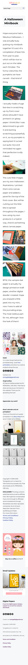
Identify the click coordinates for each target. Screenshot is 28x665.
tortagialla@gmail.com (11, 377)
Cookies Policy (8, 520)
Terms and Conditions (10, 515)
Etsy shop (17, 416)
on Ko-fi (20, 559)
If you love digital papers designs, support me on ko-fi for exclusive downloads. (12, 605)
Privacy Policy (8, 518)
